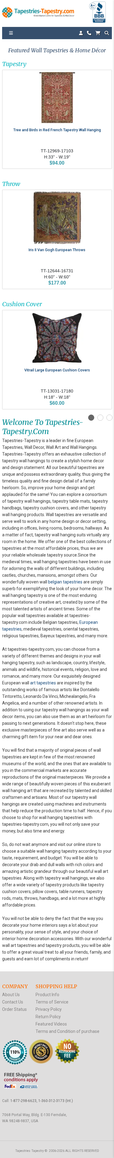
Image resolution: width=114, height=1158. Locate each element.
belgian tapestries (65, 581)
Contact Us (12, 1002)
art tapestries (43, 682)
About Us (11, 994)
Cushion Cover (22, 304)
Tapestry (14, 64)
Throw (11, 184)
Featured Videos (51, 1024)
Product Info (47, 994)
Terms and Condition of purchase (67, 1031)
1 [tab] (91, 418)
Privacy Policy (49, 1009)
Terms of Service (52, 1002)
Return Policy (48, 1016)
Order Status (14, 1009)
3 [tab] (109, 418)
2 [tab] (100, 418)
